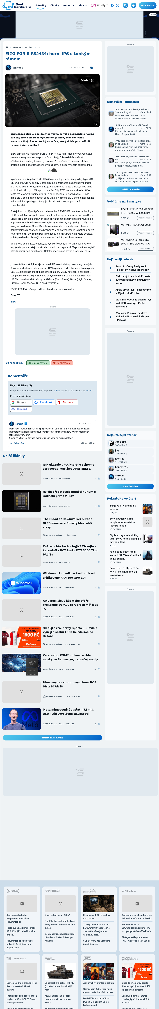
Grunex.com (115, 529)
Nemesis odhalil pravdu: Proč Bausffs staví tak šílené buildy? (22, 986)
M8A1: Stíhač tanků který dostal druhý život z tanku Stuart (58, 999)
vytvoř (89, 390)
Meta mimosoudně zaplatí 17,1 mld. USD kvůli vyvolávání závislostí (68, 711)
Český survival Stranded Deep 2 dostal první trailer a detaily (137, 917)
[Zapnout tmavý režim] (133, 5)
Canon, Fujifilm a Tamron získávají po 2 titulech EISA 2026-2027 (135, 999)
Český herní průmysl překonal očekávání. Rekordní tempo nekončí (60, 937)
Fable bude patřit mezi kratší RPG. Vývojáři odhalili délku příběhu (125, 555)
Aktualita (17, 47)
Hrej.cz (113, 545)
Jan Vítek (18, 68)
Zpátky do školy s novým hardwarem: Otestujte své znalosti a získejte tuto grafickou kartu (96, 929)
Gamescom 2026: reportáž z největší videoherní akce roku (98, 991)
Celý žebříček (130, 486)
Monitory (29, 47)
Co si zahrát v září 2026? (57, 915)
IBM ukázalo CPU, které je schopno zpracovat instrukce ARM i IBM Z (68, 466)
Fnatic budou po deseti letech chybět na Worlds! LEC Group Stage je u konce (22, 999)
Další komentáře (130, 189)
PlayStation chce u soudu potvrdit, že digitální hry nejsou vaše (20, 944)
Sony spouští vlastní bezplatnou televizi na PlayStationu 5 (122, 522)
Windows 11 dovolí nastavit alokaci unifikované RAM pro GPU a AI (69, 575)
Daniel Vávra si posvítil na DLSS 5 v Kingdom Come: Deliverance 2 (96, 1002)
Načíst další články (52, 737)
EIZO (39, 47)
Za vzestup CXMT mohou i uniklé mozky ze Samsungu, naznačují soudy (70, 657)
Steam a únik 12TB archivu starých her (96, 917)
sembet (19, 424)
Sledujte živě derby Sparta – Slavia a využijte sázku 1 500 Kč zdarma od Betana (70, 632)
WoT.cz (113, 578)
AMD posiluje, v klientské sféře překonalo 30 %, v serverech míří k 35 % (70, 605)
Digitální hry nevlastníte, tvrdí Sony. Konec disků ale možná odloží (125, 539)
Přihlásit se (147, 5)
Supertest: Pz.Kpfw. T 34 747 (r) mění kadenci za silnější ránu (124, 572)
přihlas (57, 390)
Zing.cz (113, 512)
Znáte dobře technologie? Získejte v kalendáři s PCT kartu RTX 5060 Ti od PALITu (70, 550)
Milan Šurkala (50, 479)
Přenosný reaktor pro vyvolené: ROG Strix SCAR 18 (70, 684)
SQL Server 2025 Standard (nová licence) (96, 942)
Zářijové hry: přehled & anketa (123, 507)
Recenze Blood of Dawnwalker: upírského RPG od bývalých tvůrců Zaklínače (136, 928)
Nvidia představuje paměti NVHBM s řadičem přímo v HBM (69, 494)
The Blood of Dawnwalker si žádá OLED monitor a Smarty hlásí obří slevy (67, 523)
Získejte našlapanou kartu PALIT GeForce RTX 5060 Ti (136, 939)
